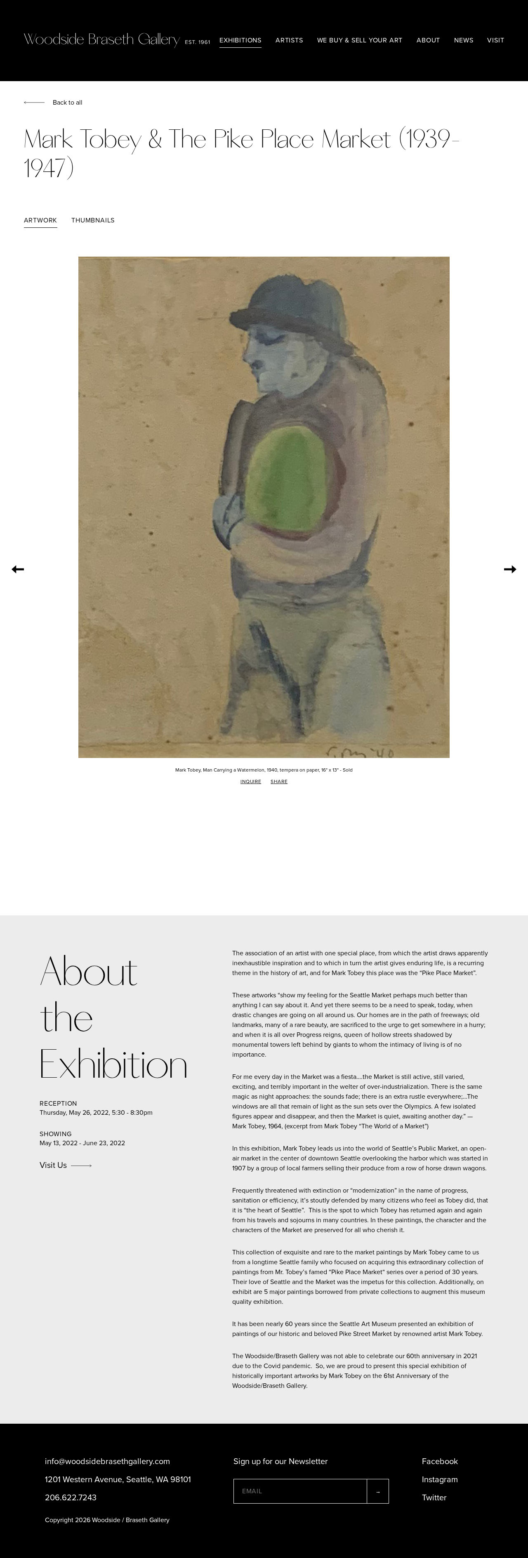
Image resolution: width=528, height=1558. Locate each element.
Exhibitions (240, 40)
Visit (495, 40)
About (428, 40)
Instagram (440, 1480)
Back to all (67, 102)
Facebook (440, 1462)
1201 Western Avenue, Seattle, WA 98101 (118, 1480)
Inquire (250, 781)
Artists (289, 40)
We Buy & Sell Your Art (360, 40)
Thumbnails (93, 220)
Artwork (41, 220)
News (463, 40)
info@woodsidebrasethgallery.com (107, 1462)
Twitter (434, 1498)
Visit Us (53, 1165)
